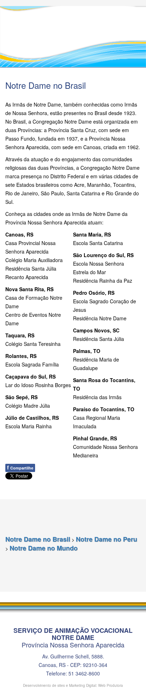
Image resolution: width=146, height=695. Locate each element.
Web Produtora (110, 685)
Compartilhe (20, 467)
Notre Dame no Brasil (37, 539)
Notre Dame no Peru (106, 539)
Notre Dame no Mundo (44, 548)
